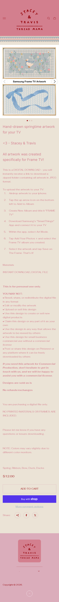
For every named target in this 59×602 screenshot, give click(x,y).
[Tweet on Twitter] (35, 515)
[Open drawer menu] (4, 18)
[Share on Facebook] (26, 515)
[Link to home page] (29, 553)
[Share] (18, 515)
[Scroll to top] (29, 594)
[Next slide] (55, 81)
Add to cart (29, 488)
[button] (27, 120)
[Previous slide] (4, 81)
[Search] (49, 18)
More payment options (29, 506)
